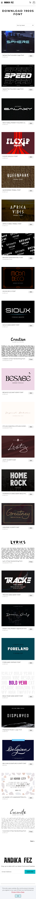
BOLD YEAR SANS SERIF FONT (13, 696)
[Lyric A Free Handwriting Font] (18, 548)
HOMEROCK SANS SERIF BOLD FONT (15, 493)
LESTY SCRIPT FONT (9, 460)
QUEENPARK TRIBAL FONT (12, 190)
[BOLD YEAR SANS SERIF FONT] (18, 683)
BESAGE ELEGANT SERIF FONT (13, 392)
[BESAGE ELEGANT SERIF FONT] (18, 379)
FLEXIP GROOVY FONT (10, 156)
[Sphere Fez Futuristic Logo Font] (18, 42)
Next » (32, 841)
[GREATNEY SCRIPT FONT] (18, 514)
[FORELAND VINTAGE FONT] (18, 649)
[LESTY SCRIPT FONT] (18, 447)
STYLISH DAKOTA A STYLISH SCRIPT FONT (15, 426)
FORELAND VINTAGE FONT (12, 662)
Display (5, 57)
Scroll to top (34, 859)
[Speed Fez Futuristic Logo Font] (18, 76)
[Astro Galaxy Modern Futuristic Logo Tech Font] (18, 109)
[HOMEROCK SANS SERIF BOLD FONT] (18, 480)
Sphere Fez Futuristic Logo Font (13, 55)
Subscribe (30, 872)
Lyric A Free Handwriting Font (12, 561)
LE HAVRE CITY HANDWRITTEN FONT (15, 797)
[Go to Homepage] (9, 2)
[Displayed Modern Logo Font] (18, 716)
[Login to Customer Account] (34, 2)
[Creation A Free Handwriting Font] (18, 345)
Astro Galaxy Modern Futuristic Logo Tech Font (15, 123)
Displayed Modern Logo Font (12, 730)
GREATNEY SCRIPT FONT (11, 527)
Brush (5, 765)
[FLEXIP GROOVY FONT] (18, 143)
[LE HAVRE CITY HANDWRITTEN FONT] (18, 784)
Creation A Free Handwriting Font (14, 359)
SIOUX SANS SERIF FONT (11, 325)
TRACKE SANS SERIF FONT (12, 595)
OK (18, 896)
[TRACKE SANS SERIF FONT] (18, 582)
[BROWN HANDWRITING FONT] (18, 244)
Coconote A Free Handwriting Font (14, 831)
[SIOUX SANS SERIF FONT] (18, 312)
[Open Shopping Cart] (30, 2)
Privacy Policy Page (17, 892)
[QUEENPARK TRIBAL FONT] (18, 177)
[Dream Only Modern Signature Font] (18, 615)
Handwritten (7, 259)
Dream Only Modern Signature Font (15, 628)
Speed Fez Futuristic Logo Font (13, 89)
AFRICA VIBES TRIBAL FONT (12, 224)
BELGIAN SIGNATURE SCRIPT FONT (14, 763)
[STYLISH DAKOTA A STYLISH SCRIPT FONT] (18, 413)
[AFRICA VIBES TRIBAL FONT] (18, 210)
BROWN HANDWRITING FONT (13, 257)
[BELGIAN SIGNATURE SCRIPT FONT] (18, 750)
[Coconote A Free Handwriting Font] (18, 818)
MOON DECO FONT (9, 291)
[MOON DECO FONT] (18, 278)
